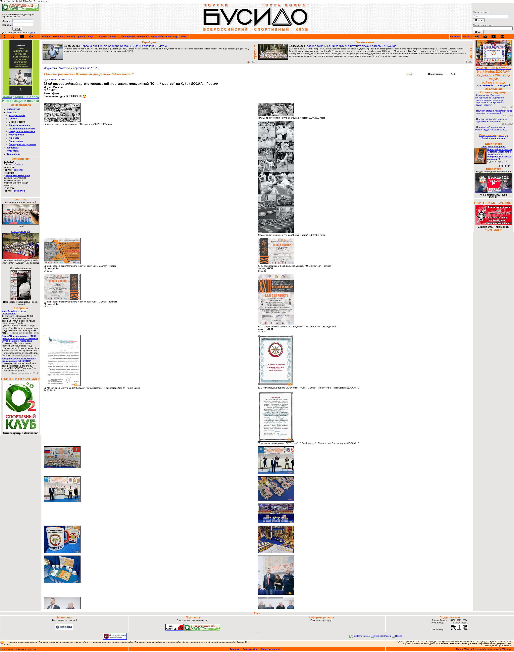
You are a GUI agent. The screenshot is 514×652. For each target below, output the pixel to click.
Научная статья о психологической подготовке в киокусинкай (493, 112)
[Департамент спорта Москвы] (115, 639)
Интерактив (157, 36)
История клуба (17, 115)
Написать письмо (270, 649)
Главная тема (314, 45)
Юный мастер (66, 79)
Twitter (465, 36)
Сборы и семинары (19, 125)
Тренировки (128, 36)
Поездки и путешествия (22, 131)
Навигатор (171, 36)
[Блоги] (476, 36)
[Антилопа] (64, 629)
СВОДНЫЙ (504, 85)
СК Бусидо (52, 79)
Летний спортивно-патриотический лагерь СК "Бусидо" (361, 45)
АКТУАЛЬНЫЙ (485, 85)
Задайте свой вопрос (493, 138)
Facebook (455, 36)
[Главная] (4, 36)
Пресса (13, 118)
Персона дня (89, 45)
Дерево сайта (250, 649)
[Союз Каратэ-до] (174, 629)
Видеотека (12, 147)
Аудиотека (12, 151)
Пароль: (7, 25)
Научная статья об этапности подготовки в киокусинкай (491, 120)
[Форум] (30, 36)
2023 (95, 68)
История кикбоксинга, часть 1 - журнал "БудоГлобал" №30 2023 (491, 128)
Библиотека (13, 109)
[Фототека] (485, 36)
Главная (46, 36)
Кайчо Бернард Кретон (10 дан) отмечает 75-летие (133, 45)
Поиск (183, 36)
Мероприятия (16, 134)
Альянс (103, 36)
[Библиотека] (502, 36)
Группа (81, 36)
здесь (32, 32)
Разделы (58, 36)
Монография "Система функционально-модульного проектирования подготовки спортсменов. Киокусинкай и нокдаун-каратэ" (489, 100)
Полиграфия (16, 141)
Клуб (90, 36)
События (70, 36)
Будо (113, 36)
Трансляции (13, 154)
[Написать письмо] (22, 36)
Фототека (12, 112)
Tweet (409, 74)
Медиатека (143, 36)
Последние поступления (22, 144)
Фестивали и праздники (22, 128)
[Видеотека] (493, 36)
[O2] (20, 10)
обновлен (18, 164)
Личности (14, 138)
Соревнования (81, 68)
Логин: (6, 21)
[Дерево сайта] (13, 36)
